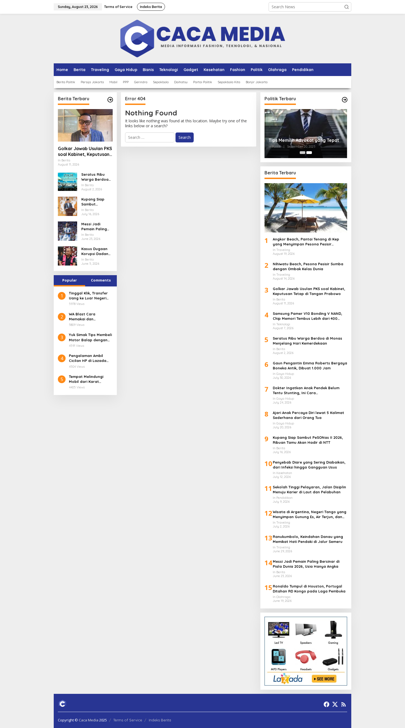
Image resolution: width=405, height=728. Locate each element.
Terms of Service (127, 720)
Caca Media (88, 720)
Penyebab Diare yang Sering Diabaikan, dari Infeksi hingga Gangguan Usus (309, 464)
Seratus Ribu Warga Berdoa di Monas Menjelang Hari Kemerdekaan (95, 177)
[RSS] (343, 704)
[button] (346, 7)
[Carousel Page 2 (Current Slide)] (309, 152)
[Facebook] (326, 704)
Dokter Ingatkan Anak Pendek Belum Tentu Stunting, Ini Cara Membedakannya (306, 390)
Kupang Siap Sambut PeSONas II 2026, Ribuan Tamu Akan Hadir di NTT (96, 202)
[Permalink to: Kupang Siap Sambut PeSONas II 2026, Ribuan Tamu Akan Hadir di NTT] (67, 206)
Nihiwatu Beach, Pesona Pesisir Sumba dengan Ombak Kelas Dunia (308, 266)
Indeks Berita (160, 720)
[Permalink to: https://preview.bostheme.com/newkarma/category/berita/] (110, 99)
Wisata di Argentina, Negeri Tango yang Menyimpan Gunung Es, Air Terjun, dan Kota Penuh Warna (309, 514)
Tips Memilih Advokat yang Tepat (304, 140)
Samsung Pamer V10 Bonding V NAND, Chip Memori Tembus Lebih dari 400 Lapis (307, 316)
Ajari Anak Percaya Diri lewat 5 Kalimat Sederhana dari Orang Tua (308, 415)
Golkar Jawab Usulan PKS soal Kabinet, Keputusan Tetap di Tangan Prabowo (85, 151)
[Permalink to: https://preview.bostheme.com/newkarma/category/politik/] (344, 99)
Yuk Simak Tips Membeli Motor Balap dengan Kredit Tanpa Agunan (90, 337)
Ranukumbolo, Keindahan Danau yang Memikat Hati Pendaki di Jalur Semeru (308, 539)
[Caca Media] (202, 38)
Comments (101, 280)
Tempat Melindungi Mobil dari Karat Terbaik (86, 379)
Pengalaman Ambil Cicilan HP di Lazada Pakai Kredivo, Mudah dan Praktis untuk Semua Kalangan (88, 358)
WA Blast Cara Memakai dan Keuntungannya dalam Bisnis (90, 316)
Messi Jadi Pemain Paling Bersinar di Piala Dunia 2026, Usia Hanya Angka (96, 226)
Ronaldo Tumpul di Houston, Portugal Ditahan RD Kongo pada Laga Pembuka (309, 588)
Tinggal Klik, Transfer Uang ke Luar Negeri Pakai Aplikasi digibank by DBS (89, 296)
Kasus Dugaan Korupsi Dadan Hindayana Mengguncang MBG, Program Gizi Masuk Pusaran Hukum (95, 251)
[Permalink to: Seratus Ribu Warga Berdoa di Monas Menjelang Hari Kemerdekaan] (67, 181)
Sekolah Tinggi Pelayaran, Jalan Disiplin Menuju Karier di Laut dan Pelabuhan (309, 489)
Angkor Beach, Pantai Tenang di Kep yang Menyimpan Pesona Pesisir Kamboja (306, 242)
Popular (69, 280)
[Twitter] (335, 704)
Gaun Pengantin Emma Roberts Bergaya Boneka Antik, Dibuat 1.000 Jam (310, 365)
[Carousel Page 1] (302, 152)
